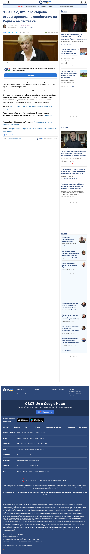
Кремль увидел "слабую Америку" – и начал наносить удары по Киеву (70, 317)
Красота (31, 471)
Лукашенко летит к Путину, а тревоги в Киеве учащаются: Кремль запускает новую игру (70, 253)
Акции (37, 449)
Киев (18, 432)
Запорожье (30, 432)
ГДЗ (18, 443)
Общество (71, 427)
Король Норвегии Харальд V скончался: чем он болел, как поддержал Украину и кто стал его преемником (73, 37)
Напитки (26, 454)
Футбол (19, 438)
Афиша (19, 471)
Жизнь (38, 427)
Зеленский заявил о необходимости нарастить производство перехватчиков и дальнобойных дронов (73, 160)
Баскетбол (25, 438)
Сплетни (25, 471)
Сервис (42, 449)
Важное (64, 11)
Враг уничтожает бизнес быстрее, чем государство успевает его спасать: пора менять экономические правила (70, 329)
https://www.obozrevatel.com (61, 504)
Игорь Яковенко (66, 269)
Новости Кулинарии (35, 454)
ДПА (38, 443)
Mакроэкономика (34, 460)
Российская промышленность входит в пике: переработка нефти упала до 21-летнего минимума (69, 239)
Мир (26, 427)
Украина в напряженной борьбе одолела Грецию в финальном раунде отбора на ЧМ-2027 (72, 186)
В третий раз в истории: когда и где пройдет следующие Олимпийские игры (70, 340)
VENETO (56, 6)
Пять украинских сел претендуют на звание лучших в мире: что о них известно (69, 74)
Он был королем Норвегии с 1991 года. (72, 41)
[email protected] (23, 541)
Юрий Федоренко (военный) (69, 243)
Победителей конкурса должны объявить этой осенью (67, 82)
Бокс (36, 438)
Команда (37, 389)
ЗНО (42, 443)
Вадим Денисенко (66, 258)
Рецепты (19, 454)
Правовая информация (58, 389)
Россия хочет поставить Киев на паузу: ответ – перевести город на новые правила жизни (70, 305)
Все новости (83, 427)
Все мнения (66, 350)
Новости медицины (22, 465)
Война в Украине (31, 6)
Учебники (23, 443)
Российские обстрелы (66, 6)
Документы (38, 394)
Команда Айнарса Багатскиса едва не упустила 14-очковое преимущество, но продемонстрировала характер (72, 192)
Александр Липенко (67, 345)
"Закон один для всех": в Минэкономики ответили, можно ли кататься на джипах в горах (70, 53)
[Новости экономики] (40, 139)
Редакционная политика (15, 138)
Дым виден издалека (67, 176)
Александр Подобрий (13, 25)
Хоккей (32, 438)
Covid (38, 465)
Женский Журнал (44, 471)
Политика (17, 427)
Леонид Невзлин (66, 321)
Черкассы (43, 432)
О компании (20, 389)
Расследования (51, 427)
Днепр (37, 432)
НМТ (46, 443)
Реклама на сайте (22, 394)
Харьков (24, 432)
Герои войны (20, 6)
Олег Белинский (66, 309)
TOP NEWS (65, 127)
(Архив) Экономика (25, 25)
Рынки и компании (22, 460)
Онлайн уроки (31, 443)
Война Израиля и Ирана (45, 6)
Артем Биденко (66, 333)
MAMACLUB (33, 465)
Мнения (64, 233)
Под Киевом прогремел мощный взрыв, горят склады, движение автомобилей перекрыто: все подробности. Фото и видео (73, 171)
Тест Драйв (20, 449)
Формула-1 (42, 438)
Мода (36, 471)
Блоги (59, 427)
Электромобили (29, 449)
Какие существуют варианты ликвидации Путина (69, 265)
